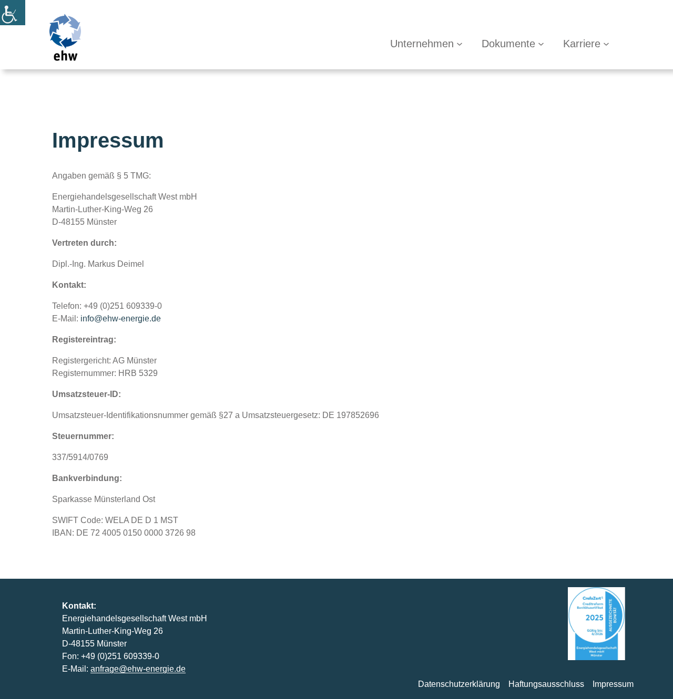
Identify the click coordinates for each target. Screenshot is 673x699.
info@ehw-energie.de (120, 318)
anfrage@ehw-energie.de (138, 668)
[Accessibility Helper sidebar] (12, 12)
